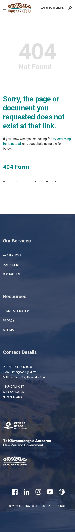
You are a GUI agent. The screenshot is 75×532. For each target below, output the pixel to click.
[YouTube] (50, 491)
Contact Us (11, 274)
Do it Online (11, 264)
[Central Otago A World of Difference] (18, 426)
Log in (44, 8)
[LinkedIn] (26, 491)
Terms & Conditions (17, 311)
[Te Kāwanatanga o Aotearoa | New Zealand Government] (33, 443)
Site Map (9, 330)
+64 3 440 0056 (23, 366)
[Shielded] (61, 491)
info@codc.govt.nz (24, 372)
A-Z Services (12, 255)
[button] (5, 8)
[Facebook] (14, 491)
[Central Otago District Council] (18, 462)
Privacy (8, 320)
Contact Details (20, 352)
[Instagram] (38, 491)
